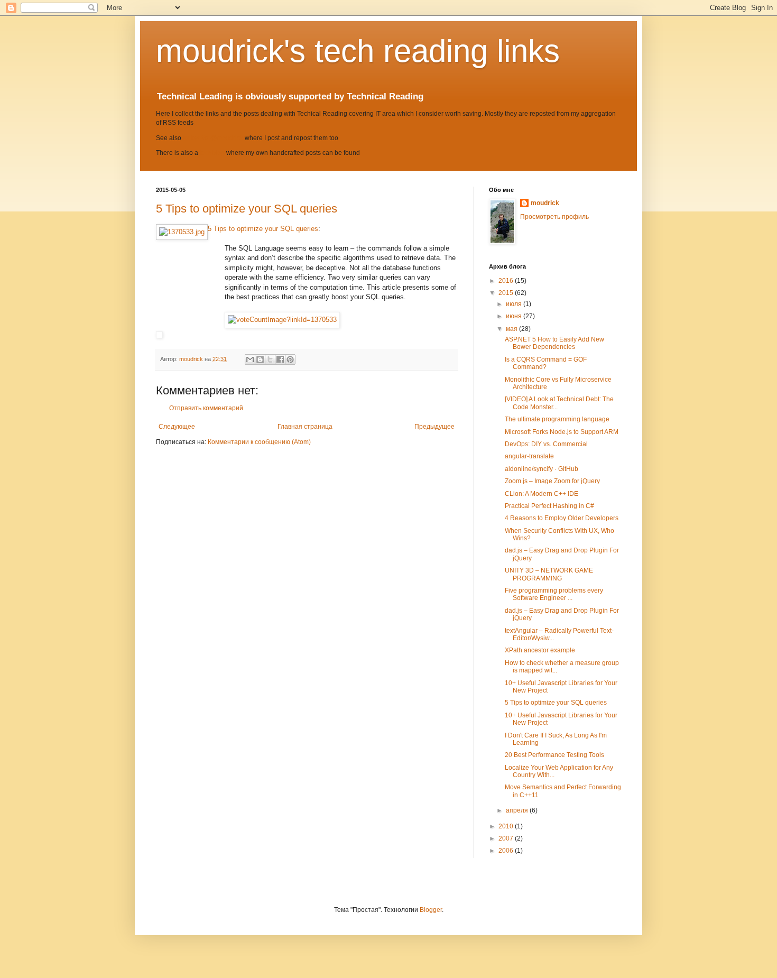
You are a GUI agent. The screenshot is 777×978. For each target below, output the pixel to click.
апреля (518, 810)
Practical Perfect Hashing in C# (549, 506)
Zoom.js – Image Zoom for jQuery (552, 481)
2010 (506, 826)
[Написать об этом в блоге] (260, 359)
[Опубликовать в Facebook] (280, 359)
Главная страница (305, 426)
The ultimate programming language (557, 419)
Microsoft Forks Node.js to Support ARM (561, 432)
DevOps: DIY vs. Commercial (546, 444)
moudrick (545, 203)
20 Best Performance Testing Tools (554, 755)
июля (514, 304)
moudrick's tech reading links (358, 51)
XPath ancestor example (540, 650)
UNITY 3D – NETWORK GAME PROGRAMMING (549, 574)
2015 (506, 293)
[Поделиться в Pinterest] (290, 359)
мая (512, 329)
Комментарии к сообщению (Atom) (259, 442)
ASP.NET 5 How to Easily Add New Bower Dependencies (554, 343)
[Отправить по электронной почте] (250, 359)
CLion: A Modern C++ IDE (541, 493)
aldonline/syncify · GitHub (541, 469)
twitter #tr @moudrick (213, 138)
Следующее (177, 426)
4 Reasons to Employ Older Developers (561, 518)
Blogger (431, 910)
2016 (506, 280)
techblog (212, 152)
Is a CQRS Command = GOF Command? (546, 363)
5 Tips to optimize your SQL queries (246, 208)
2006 (506, 850)
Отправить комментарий (206, 408)
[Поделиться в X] (270, 359)
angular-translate (529, 456)
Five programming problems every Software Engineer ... (554, 594)
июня (514, 316)
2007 (506, 838)
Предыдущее (434, 426)
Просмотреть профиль (554, 216)
